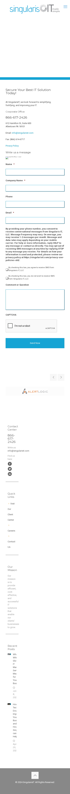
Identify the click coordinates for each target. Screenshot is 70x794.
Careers (11, 530)
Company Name (15, 180)
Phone (9, 196)
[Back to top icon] (35, 775)
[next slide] (61, 377)
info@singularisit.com (22, 133)
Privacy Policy (12, 145)
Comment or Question (17, 285)
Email (10, 212)
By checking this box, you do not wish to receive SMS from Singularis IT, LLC (31, 277)
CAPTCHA (11, 315)
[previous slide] (53, 377)
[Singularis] (35, 8)
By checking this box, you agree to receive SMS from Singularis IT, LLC (31, 268)
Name (10, 164)
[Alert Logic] (35, 391)
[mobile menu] (65, 7)
